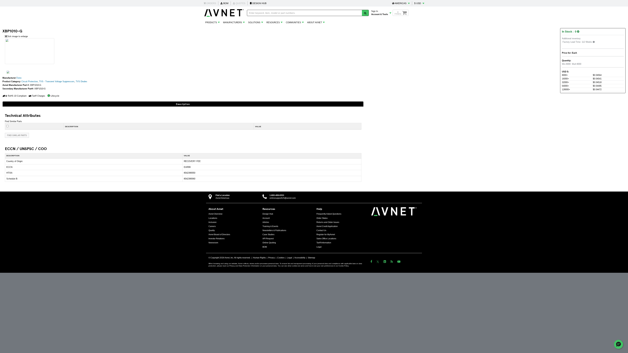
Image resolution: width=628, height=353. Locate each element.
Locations (213, 218)
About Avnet (314, 22)
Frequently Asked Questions (328, 214)
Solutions (254, 22)
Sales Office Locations (326, 238)
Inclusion (213, 222)
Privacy (271, 258)
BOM (225, 3)
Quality (212, 230)
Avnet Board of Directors (219, 234)
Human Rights (259, 258)
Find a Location (223, 195)
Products (211, 22)
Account (266, 218)
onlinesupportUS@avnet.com (283, 198)
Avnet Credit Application (327, 226)
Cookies (281, 258)
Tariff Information (323, 243)
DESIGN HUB (259, 3)
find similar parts (17, 135)
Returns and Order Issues (327, 222)
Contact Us (321, 230)
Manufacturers (232, 22)
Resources (273, 22)
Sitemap (311, 258)
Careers (212, 226)
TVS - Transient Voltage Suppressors (56, 81)
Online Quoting (269, 243)
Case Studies (268, 234)
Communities (293, 22)
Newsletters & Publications (274, 230)
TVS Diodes (81, 81)
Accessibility (299, 258)
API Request (268, 238)
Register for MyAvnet (325, 234)
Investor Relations (217, 238)
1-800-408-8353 (277, 195)
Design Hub (267, 214)
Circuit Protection (29, 81)
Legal (319, 247)
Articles (265, 222)
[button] (401, 3)
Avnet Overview (215, 214)
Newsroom (213, 243)
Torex (19, 78)
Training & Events (270, 226)
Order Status (322, 218)
